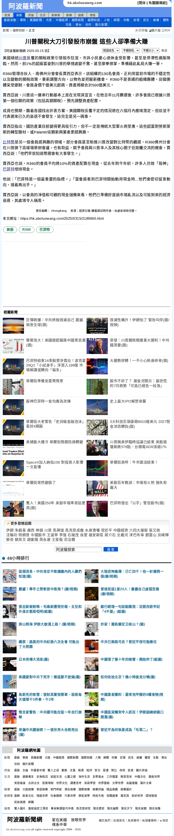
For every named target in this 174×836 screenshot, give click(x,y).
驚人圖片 (20, 808)
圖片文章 (146, 783)
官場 (136, 20)
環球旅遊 (151, 795)
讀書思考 (76, 783)
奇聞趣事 (112, 795)
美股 (10, 229)
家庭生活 (56, 776)
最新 (10, 20)
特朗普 (24, 535)
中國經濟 (62, 20)
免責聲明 (133, 820)
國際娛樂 (84, 789)
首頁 (7, 15)
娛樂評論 (98, 789)
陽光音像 (155, 808)
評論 (31, 15)
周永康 (45, 540)
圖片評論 (141, 770)
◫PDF (166, 30)
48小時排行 (18, 558)
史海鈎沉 (42, 776)
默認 (164, 50)
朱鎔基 (20, 530)
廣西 (31, 530)
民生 (146, 20)
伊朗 (10, 530)
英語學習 (90, 783)
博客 (92, 15)
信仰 (88, 24)
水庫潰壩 (92, 530)
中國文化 (140, 776)
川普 (23, 58)
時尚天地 (98, 795)
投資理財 (48, 783)
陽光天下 (127, 808)
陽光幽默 (113, 808)
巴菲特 (8, 169)
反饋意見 (119, 820)
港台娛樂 (70, 789)
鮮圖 (31, 802)
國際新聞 (78, 20)
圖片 (101, 24)
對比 (114, 770)
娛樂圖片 (126, 789)
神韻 (39, 530)
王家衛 (57, 540)
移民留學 (84, 795)
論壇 (81, 15)
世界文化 (62, 783)
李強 (63, 535)
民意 (130, 770)
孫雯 (83, 535)
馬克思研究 (83, 808)
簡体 (142, 3)
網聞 (117, 20)
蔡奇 (10, 540)
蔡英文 (20, 540)
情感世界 (42, 795)
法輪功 (11, 535)
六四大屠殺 (138, 530)
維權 (156, 20)
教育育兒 (126, 776)
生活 (43, 15)
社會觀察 (56, 795)
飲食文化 (28, 795)
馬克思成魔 (74, 530)
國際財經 (94, 20)
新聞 (19, 15)
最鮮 (17, 795)
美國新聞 (36, 20)
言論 (25, 770)
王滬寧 (52, 535)
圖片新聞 (28, 763)
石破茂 (73, 535)
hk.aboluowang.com (84, 3)
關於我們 (104, 820)
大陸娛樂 (28, 789)
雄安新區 (96, 535)
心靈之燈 (70, 776)
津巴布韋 (136, 535)
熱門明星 (56, 789)
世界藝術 (104, 783)
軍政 (23, 20)
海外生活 (84, 776)
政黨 (81, 770)
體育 (166, 20)
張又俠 (154, 530)
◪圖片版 (155, 30)
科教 (126, 20)
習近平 (106, 530)
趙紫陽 (32, 540)
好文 (97, 770)
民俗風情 (20, 802)
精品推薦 (112, 789)
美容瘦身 (20, 783)
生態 (69, 24)
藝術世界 (154, 776)
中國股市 (38, 535)
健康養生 (28, 776)
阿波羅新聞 (25, 6)
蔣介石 (110, 535)
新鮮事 (56, 15)
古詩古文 (34, 783)
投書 (106, 770)
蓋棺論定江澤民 (38, 808)
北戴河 (122, 535)
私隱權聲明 (149, 820)
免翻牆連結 (157, 3)
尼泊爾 (69, 540)
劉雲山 (151, 535)
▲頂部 (164, 820)
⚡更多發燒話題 (19, 523)
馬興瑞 (58, 530)
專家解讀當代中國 (62, 808)
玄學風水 (98, 776)
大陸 (49, 20)
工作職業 (112, 776)
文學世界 (118, 783)
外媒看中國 (38, 770)
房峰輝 (163, 535)
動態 (64, 770)
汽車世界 (70, 795)
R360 (26, 229)
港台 (78, 24)
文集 (73, 770)
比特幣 (9, 142)
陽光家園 (141, 808)
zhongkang (59, 210)
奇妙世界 (137, 795)
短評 (89, 770)
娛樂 (69, 15)
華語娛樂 (42, 789)
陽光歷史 (99, 808)
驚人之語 (53, 770)
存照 (122, 770)
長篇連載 (132, 783)
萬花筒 (125, 795)
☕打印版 (141, 30)
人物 (107, 20)
